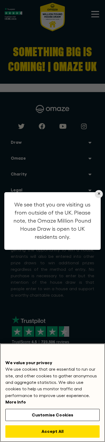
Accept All (52, 431)
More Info (15, 402)
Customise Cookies (53, 415)
